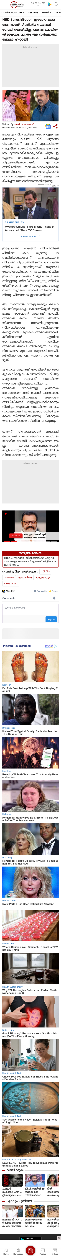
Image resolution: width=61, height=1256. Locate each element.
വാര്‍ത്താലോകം (13, 12)
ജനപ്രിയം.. (11, 583)
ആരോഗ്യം (43, 577)
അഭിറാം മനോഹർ (24, 124)
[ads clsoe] (59, 1238)
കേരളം (33, 12)
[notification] (56, 4)
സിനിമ (46, 12)
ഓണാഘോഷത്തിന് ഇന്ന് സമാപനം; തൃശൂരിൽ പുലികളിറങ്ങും (34, 1223)
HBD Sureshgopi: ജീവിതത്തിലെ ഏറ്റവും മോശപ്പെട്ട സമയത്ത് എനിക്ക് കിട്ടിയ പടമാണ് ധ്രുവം (30, 561)
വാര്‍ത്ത (9, 577)
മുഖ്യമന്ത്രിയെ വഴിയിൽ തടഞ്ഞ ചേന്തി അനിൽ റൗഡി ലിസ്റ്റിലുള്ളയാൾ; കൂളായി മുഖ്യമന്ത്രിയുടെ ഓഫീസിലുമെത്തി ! (12, 1223)
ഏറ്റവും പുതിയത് (19, 1201)
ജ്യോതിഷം (25, 577)
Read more (16, 536)
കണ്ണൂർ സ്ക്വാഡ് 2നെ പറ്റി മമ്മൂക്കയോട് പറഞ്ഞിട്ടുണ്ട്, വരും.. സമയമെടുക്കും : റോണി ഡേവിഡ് (12, 1192)
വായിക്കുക (15, 1170)
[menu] (5, 5)
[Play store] (50, 4)
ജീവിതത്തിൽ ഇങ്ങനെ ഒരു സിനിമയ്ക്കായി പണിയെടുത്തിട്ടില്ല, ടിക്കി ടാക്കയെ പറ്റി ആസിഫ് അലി (35, 1192)
